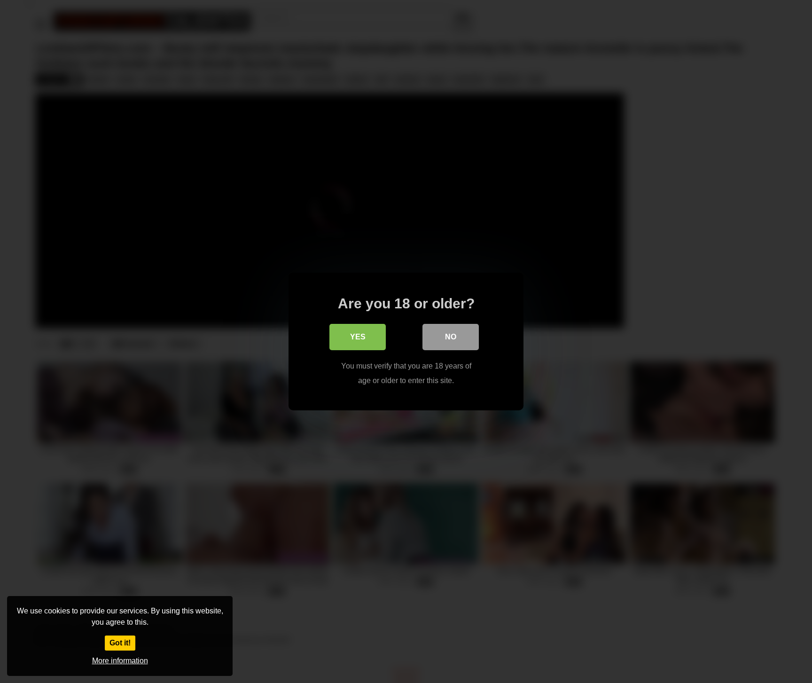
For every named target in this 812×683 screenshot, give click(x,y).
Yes (358, 337)
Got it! (120, 643)
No (450, 337)
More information (120, 661)
